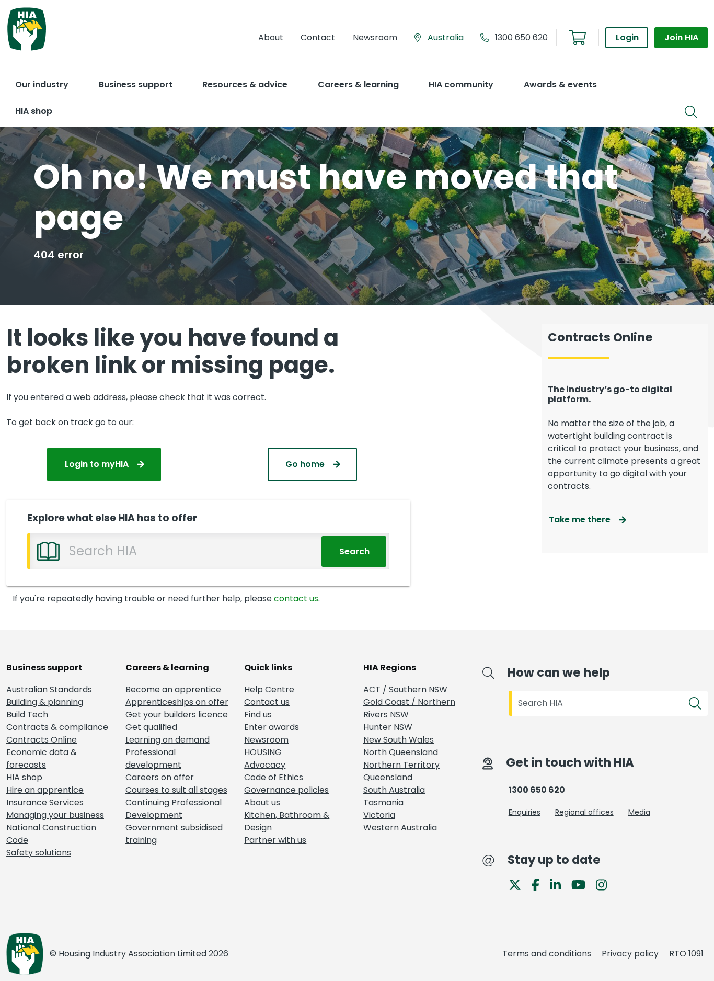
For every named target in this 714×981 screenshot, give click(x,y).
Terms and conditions (546, 954)
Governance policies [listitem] (286, 790)
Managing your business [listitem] (55, 815)
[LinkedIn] (559, 884)
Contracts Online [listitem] (41, 740)
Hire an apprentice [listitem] (45, 790)
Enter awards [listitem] (271, 727)
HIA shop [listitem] (24, 777)
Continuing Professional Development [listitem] (173, 808)
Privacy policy (630, 954)
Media (639, 812)
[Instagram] (605, 884)
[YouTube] (582, 884)
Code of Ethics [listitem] (273, 777)
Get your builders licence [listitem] (176, 715)
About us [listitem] (262, 802)
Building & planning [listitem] (44, 702)
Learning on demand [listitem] (167, 740)
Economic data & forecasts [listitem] (41, 758)
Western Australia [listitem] (400, 828)
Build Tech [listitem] (27, 715)
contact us (296, 598)
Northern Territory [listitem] (401, 765)
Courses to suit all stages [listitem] (176, 790)
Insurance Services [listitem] (45, 802)
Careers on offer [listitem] (159, 777)
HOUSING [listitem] (263, 752)
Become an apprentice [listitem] (173, 689)
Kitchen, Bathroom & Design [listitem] (286, 821)
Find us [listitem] (258, 715)
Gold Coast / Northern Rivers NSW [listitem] (409, 708)
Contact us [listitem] (267, 702)
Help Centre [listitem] (269, 689)
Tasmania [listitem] (383, 802)
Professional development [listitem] (153, 758)
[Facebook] (540, 884)
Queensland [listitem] (387, 777)
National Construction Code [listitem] (51, 834)
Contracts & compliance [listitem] (57, 727)
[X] (519, 884)
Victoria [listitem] (379, 815)
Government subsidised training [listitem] (174, 834)
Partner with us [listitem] (275, 840)
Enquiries (524, 812)
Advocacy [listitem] (264, 765)
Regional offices (584, 812)
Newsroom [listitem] (266, 740)
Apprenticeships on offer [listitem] (176, 702)
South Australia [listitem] (394, 790)
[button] (41, 84)
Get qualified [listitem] (151, 727)
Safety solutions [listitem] (38, 853)
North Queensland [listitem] (400, 752)
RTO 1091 (686, 954)
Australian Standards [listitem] (49, 689)
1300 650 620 (521, 37)
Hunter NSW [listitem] (387, 727)
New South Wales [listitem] (398, 740)
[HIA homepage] (26, 49)
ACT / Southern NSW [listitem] (405, 689)
